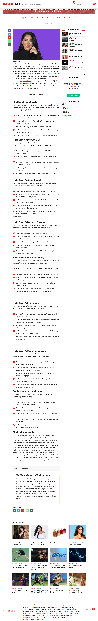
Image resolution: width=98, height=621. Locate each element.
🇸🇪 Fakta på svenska (72, 609)
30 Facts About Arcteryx (76, 62)
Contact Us (69, 603)
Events (43, 9)
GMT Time (65, 108)
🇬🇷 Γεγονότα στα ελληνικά (72, 611)
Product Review (58, 603)
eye (21, 81)
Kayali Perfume (55, 543)
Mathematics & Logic (88, 9)
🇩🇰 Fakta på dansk (59, 609)
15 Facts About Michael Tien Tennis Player (20, 566)
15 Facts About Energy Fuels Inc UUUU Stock (58, 566)
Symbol (64, 104)
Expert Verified (57, 17)
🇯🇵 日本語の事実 (58, 613)
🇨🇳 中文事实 (40, 619)
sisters (29, 83)
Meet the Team (46, 603)
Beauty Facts (48, 23)
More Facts (26, 607)
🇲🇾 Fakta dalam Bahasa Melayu (31, 615)
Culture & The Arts (24, 9)
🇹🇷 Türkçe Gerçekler (28, 619)
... (95, 9)
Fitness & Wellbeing (51, 9)
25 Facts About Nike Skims (77, 67)
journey (57, 86)
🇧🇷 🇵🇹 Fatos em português (43, 609)
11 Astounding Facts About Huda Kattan (38, 544)
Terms (55, 605)
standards (41, 486)
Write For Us (26, 605)
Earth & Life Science (35, 9)
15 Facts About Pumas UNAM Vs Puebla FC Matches (39, 567)
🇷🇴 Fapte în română (28, 617)
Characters (16, 9)
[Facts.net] (11, 4)
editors (33, 489)
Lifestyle (79, 9)
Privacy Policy (63, 605)
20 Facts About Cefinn (75, 50)
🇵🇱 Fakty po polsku (66, 615)
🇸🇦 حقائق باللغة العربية (56, 611)
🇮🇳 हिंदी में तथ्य (26, 613)
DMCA (48, 605)
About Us (25, 603)
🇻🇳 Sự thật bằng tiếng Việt (60, 617)
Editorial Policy (35, 603)
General (60, 9)
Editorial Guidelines (70, 17)
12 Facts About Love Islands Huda (19, 544)
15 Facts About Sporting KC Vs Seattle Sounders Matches (39, 592)
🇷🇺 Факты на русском (43, 617)
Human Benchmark (67, 117)
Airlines (4, 9)
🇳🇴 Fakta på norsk (28, 611)
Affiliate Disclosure (38, 605)
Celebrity (9, 9)
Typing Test (65, 112)
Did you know (27, 81)
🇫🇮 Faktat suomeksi (41, 611)
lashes (57, 73)
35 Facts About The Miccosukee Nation (75, 591)
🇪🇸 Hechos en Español (68, 607)
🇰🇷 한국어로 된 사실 (72, 613)
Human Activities (72, 9)
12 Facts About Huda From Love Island (76, 544)
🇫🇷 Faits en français (53, 607)
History (64, 9)
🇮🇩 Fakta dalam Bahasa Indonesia (42, 613)
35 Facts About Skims (75, 56)
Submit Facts (74, 605)
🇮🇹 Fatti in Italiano (28, 609)
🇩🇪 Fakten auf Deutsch (38, 607)
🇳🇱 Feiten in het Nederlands (50, 615)
